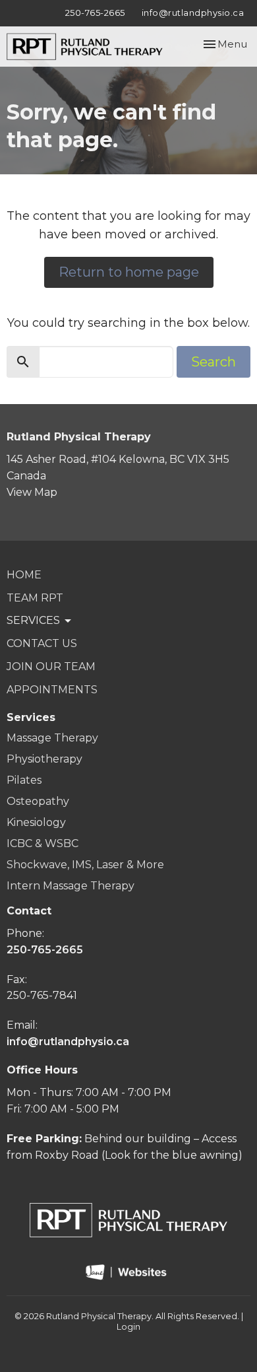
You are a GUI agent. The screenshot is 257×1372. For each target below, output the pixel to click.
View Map (32, 492)
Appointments (52, 689)
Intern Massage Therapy (70, 885)
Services (31, 717)
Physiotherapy (44, 759)
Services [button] (33, 620)
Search (213, 362)
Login (128, 1327)
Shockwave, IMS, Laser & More (85, 864)
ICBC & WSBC (42, 843)
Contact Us (42, 643)
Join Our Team (51, 666)
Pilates (24, 780)
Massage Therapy (52, 738)
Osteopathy (38, 801)
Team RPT (35, 598)
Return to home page (129, 272)
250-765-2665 (95, 12)
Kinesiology (36, 822)
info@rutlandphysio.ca (193, 12)
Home (24, 574)
